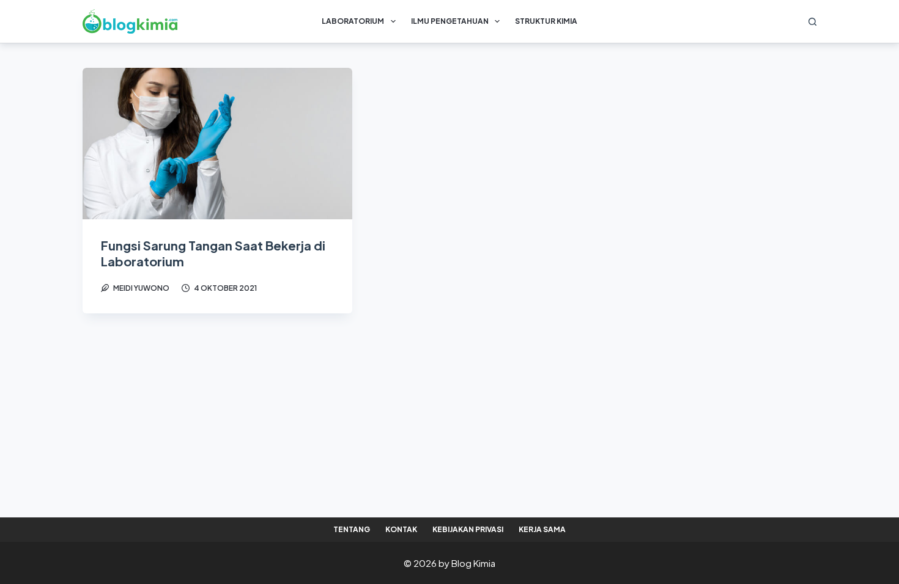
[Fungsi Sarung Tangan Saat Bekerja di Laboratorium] (217, 143)
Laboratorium (353, 21)
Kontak (401, 529)
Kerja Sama (542, 529)
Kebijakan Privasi (467, 529)
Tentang (351, 529)
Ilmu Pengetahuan (450, 21)
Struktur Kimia (546, 21)
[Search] (812, 22)
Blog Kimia (473, 563)
